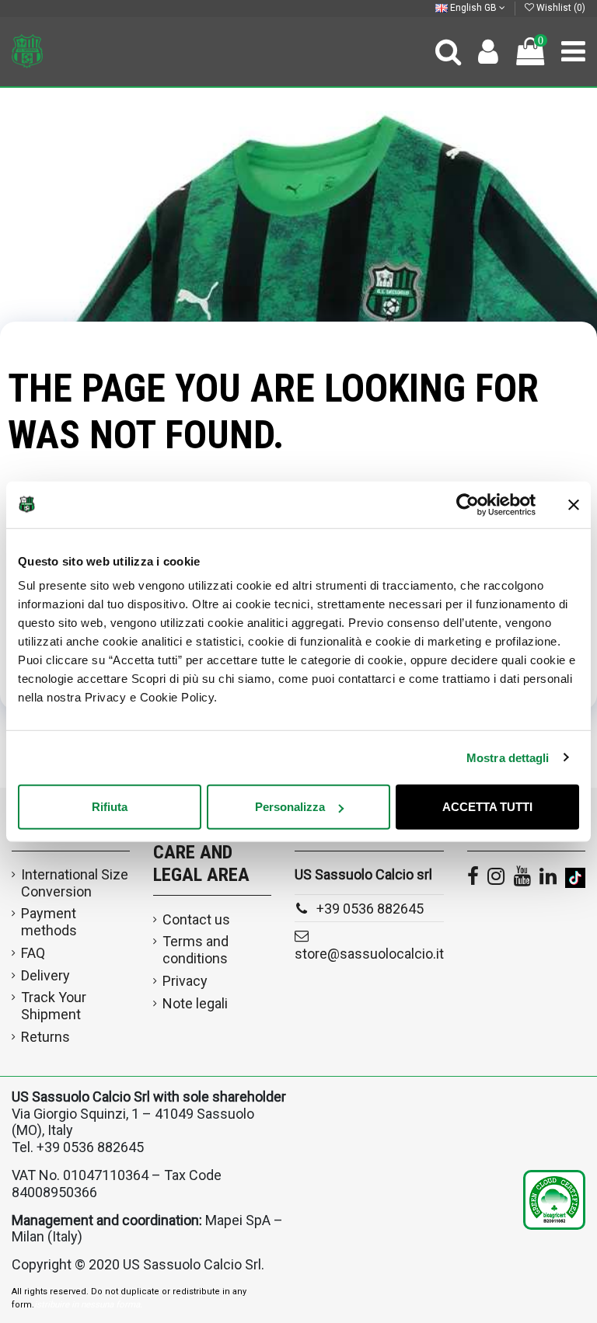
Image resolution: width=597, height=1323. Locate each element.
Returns (45, 1037)
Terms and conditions (195, 949)
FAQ (33, 953)
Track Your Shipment (53, 1005)
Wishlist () (559, 7)
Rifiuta (109, 806)
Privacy (185, 981)
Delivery (45, 975)
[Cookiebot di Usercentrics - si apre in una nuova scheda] (468, 504)
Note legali (195, 1003)
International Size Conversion (74, 883)
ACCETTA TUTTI (487, 806)
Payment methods (49, 921)
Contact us (196, 919)
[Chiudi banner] (573, 504)
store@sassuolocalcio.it (369, 953)
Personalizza (290, 806)
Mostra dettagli (508, 757)
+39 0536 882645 (370, 908)
